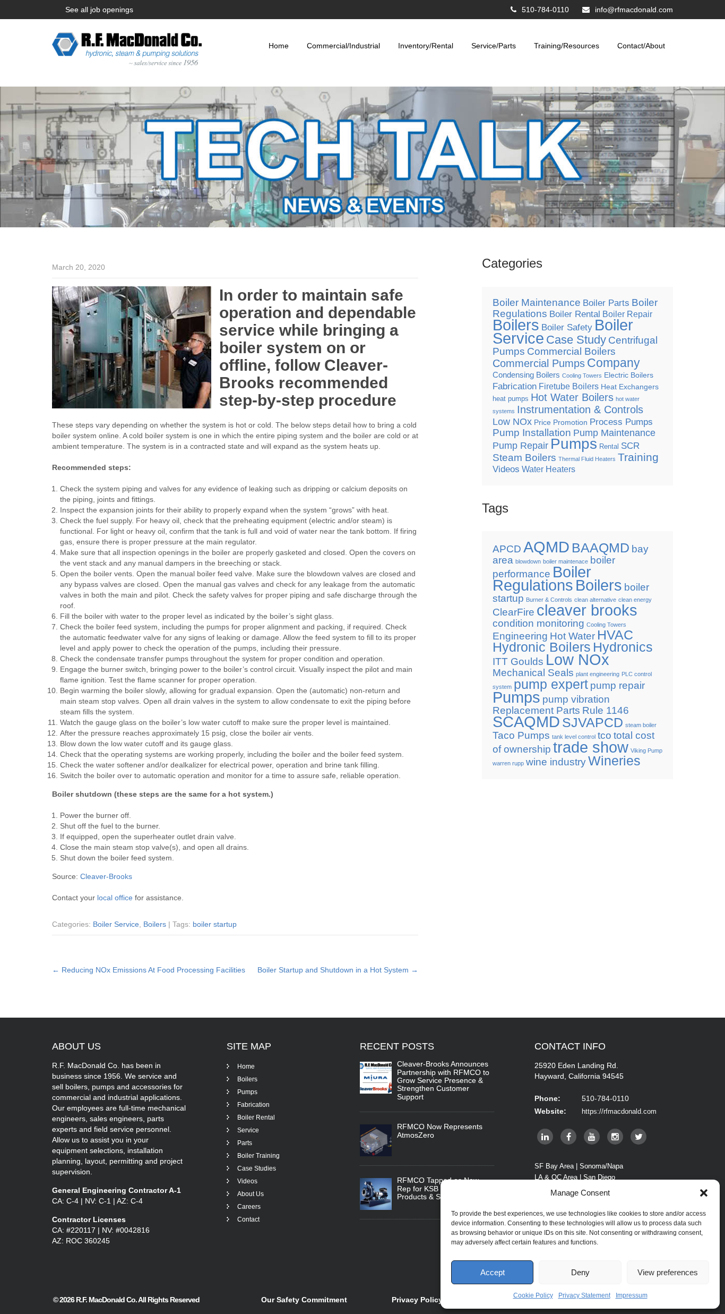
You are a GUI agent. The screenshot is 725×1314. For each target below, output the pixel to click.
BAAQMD (600, 548)
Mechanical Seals (533, 672)
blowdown (528, 561)
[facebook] (568, 1137)
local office (115, 897)
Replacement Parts (536, 710)
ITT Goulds (518, 661)
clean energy (635, 599)
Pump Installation (532, 432)
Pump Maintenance (614, 433)
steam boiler (641, 725)
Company (613, 363)
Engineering (520, 636)
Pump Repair (520, 445)
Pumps (573, 444)
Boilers (154, 924)
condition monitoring (538, 623)
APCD (507, 548)
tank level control (573, 736)
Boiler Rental (574, 314)
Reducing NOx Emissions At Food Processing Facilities (148, 970)
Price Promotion (561, 422)
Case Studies (256, 1168)
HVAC (615, 635)
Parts (244, 1143)
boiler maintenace (565, 561)
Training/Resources (566, 45)
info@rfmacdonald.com (634, 9)
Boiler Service (116, 924)
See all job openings (99, 9)
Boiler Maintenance (537, 302)
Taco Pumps (521, 735)
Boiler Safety (566, 327)
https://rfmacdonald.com (619, 1111)
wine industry (556, 761)
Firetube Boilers (569, 386)
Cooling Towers (582, 375)
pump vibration (576, 699)
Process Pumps (621, 422)
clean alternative (595, 599)
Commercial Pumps (539, 363)
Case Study (576, 339)
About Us (250, 1194)
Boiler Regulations (542, 578)
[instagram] (615, 1137)
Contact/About (641, 45)
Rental (609, 446)
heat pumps (511, 399)
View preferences (667, 1272)
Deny (580, 1272)
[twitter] (638, 1137)
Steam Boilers (524, 457)
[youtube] (592, 1137)
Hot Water (572, 636)
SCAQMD (526, 721)
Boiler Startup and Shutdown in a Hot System (337, 970)
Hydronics (623, 647)
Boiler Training (258, 1155)
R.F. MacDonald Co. (107, 1299)
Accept (492, 1272)
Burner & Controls (549, 599)
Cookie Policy (533, 1295)
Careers (249, 1206)
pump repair (617, 685)
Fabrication (515, 386)
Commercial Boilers (571, 351)
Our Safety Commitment (304, 1299)
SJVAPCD (592, 722)
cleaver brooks (587, 610)
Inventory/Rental (425, 45)
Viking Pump (646, 750)
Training (638, 457)
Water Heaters (548, 469)
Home (279, 45)
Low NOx (512, 421)
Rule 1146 (605, 710)
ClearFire (513, 612)
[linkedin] (545, 1137)
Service (248, 1130)
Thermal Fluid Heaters (587, 459)
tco (604, 735)
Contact (248, 1219)
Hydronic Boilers (542, 647)
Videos (506, 469)
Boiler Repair (627, 314)
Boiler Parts (606, 303)
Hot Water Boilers (572, 397)
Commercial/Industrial (343, 45)
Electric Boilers (628, 375)
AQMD (546, 547)
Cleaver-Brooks (106, 876)
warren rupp (508, 763)
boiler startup (215, 924)
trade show (590, 747)
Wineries (614, 761)
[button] (703, 1193)
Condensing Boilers (526, 375)
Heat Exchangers (630, 386)
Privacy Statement (584, 1295)
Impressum (632, 1295)
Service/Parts (493, 45)
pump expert (551, 684)
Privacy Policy (417, 1299)
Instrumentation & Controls (580, 409)
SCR (630, 446)
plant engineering (597, 674)
